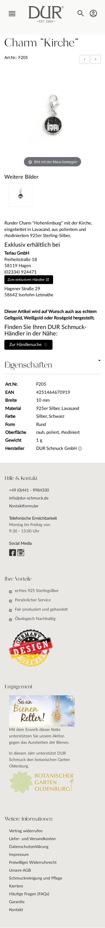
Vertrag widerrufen (26, 831)
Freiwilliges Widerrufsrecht (33, 863)
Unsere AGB (20, 870)
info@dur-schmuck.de (28, 498)
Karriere (16, 886)
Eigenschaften (28, 365)
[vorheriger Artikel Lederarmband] (85, 59)
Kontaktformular (23, 506)
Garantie (16, 902)
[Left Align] (85, 59)
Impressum (19, 855)
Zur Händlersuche (26, 345)
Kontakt (16, 910)
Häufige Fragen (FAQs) (29, 894)
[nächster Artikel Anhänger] (96, 59)
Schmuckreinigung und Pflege (35, 878)
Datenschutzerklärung (28, 847)
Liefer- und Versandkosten (32, 839)
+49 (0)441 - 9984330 (29, 490)
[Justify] (96, 59)
